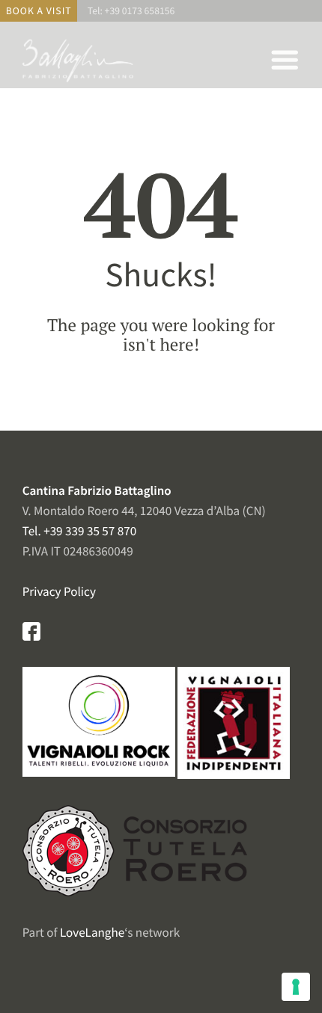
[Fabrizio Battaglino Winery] (78, 82)
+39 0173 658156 (140, 10)
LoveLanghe (92, 932)
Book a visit (39, 10)
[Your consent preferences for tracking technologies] (296, 987)
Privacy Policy (59, 591)
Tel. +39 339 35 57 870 (79, 531)
